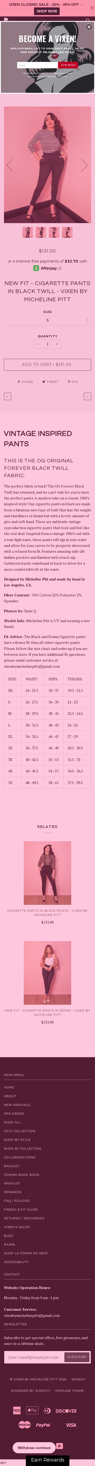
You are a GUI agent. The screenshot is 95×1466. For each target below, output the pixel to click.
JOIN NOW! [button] (68, 65)
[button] (89, 27)
